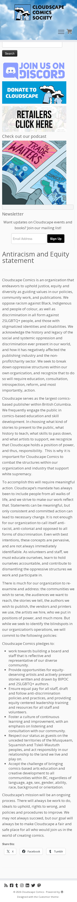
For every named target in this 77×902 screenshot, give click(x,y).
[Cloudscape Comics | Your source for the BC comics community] (38, 12)
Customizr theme (48, 896)
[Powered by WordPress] (62, 891)
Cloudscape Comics (33, 891)
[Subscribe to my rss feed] (7, 885)
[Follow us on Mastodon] (40, 885)
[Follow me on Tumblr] (17, 885)
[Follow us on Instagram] (23, 885)
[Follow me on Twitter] (34, 885)
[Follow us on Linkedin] (28, 885)
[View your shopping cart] (70, 31)
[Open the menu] (61, 32)
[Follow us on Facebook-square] (12, 885)
